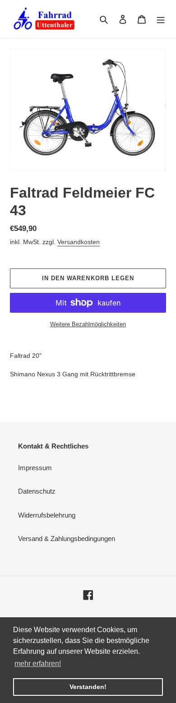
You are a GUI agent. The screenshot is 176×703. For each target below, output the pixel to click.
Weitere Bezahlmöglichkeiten (88, 324)
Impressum (35, 468)
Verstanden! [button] (88, 686)
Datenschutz (37, 491)
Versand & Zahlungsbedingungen (66, 538)
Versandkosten (78, 241)
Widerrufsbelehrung (46, 515)
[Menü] (160, 19)
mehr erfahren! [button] (37, 663)
